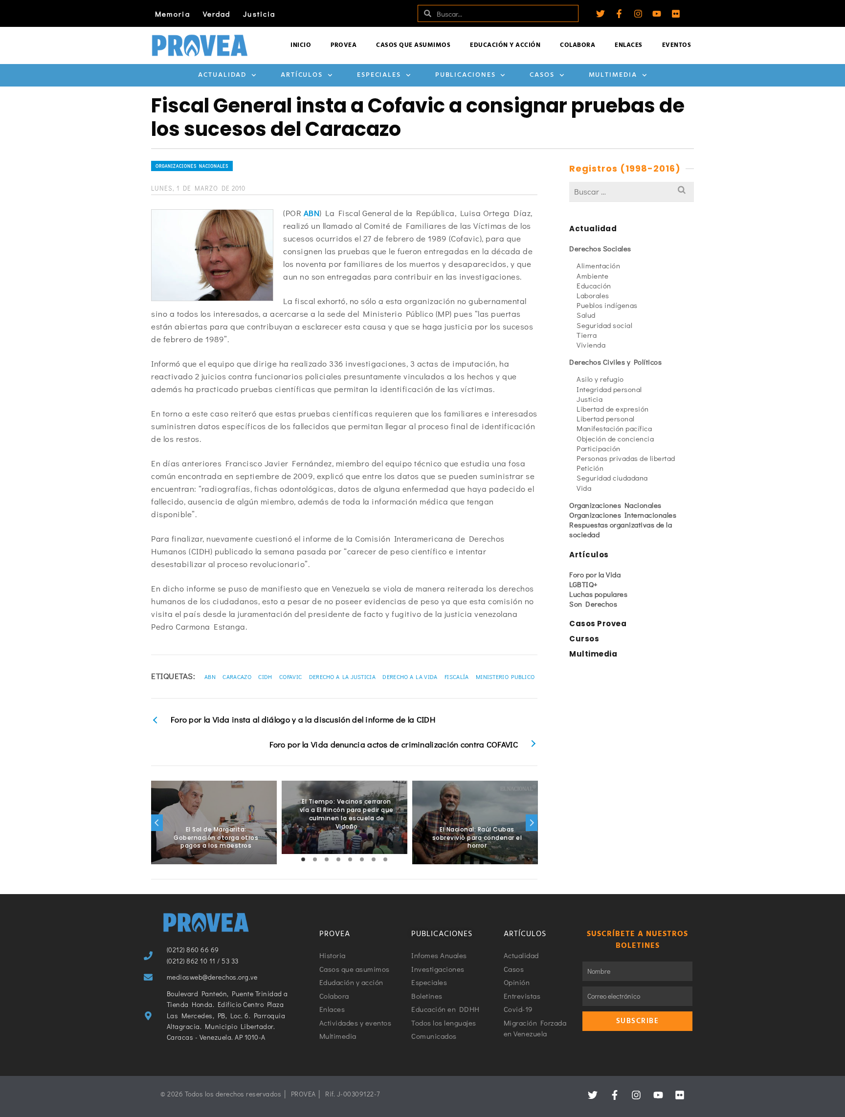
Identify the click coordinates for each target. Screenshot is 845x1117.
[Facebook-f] (619, 13)
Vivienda (591, 345)
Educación (594, 285)
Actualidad (222, 75)
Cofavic (290, 676)
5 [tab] (350, 859)
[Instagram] (638, 13)
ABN (312, 213)
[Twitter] (600, 13)
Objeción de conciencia (615, 438)
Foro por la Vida (595, 574)
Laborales (593, 295)
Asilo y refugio (600, 379)
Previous (157, 822)
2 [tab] (315, 859)
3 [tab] (327, 859)
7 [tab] (373, 859)
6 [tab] (362, 859)
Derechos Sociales (600, 248)
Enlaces (629, 45)
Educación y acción (505, 45)
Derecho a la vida (409, 676)
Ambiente (592, 276)
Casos (542, 75)
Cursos (584, 639)
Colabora (577, 45)
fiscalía (456, 676)
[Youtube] (656, 13)
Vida (584, 488)
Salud (586, 315)
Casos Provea (597, 623)
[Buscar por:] (631, 191)
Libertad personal (606, 418)
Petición (590, 468)
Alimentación (598, 265)
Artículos (302, 75)
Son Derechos (593, 604)
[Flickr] (675, 13)
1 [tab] (303, 859)
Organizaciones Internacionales (622, 515)
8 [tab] (385, 859)
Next (531, 822)
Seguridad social (604, 325)
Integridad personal (609, 389)
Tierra (587, 335)
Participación (599, 448)
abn (210, 676)
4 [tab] (338, 859)
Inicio (300, 45)
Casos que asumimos (413, 45)
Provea (343, 45)
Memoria (172, 14)
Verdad (217, 14)
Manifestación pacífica (614, 428)
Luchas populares (598, 594)
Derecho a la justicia (342, 676)
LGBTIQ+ (583, 584)
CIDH (265, 676)
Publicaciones (465, 75)
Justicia (259, 14)
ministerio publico (505, 676)
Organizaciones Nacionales (192, 166)
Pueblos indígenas (607, 305)
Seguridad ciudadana (612, 477)
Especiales (379, 75)
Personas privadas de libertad (626, 458)
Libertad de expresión (613, 409)
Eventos (676, 45)
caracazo (236, 676)
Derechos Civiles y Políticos (615, 362)
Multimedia (613, 75)
